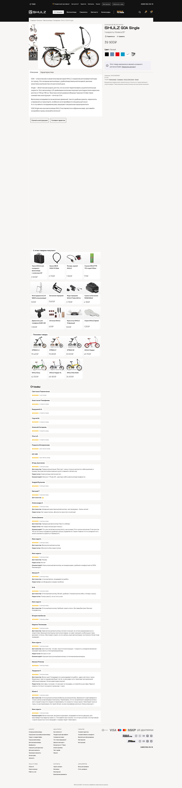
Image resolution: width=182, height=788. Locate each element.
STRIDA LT (52, 350)
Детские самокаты (34, 750)
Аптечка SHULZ (54, 321)
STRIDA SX (70, 350)
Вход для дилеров (83, 766)
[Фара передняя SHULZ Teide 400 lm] (74, 288)
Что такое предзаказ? (59, 740)
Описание (34, 72)
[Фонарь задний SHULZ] (74, 258)
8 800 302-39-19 (147, 4)
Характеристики (47, 72)
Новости (31, 766)
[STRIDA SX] (74, 342)
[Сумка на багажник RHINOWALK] (92, 288)
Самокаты (83, 12)
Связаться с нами (118, 4)
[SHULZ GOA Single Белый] (70, 46)
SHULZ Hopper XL (55, 373)
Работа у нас (32, 772)
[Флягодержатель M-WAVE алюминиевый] (39, 288)
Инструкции (81, 742)
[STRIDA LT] (56, 342)
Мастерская (106, 4)
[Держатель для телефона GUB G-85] (39, 313)
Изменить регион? (129, 67)
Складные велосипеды (35, 732)
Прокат (98, 4)
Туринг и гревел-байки (35, 737)
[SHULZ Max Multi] (74, 365)
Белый (136, 79)
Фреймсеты (32, 745)
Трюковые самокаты (35, 753)
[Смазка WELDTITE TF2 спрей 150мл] (92, 258)
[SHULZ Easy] (39, 365)
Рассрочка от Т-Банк (59, 745)
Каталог (59, 12)
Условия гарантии (58, 120)
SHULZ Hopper (90, 350)
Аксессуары (105, 12)
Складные (56, 20)
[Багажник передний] (56, 288)
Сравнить (122, 36)
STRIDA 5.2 (35, 350)
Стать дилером (82, 769)
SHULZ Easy (36, 373)
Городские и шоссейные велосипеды (39, 734)
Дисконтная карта (58, 742)
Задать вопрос (57, 766)
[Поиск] (140, 12)
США (33, 4)
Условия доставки (58, 737)
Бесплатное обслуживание (86, 737)
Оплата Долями (57, 747)
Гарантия (83, 4)
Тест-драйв (56, 750)
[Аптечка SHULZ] (56, 313)
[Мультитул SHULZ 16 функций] (74, 313)
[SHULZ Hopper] (92, 342)
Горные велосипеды (34, 740)
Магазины (91, 4)
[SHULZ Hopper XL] (56, 365)
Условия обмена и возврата (86, 734)
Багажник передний (56, 296)
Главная (33, 20)
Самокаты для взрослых (36, 747)
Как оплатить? (57, 732)
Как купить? (75, 4)
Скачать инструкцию (39, 120)
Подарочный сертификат (62, 4)
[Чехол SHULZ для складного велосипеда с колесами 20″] (39, 258)
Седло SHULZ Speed (92, 321)
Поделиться (111, 36)
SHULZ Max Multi (73, 373)
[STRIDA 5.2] (39, 342)
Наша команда (33, 769)
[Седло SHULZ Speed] (92, 313)
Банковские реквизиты (60, 774)
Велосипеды (71, 12)
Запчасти (94, 12)
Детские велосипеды (35, 742)
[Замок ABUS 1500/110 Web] (56, 258)
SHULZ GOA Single (129, 79)
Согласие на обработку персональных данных (95, 785)
